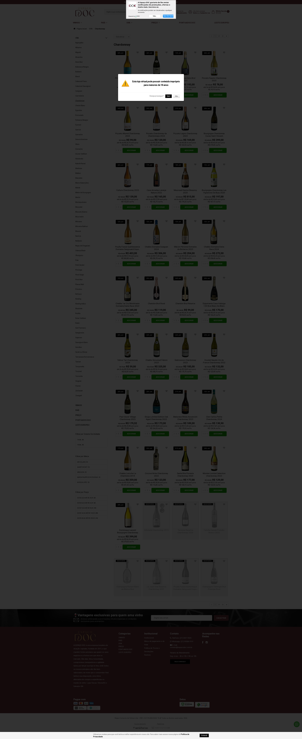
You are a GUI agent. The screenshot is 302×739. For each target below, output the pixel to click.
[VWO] (137, 16)
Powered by (131, 16)
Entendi (204, 735)
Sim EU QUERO (169, 16)
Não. (154, 16)
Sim (168, 96)
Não (176, 96)
